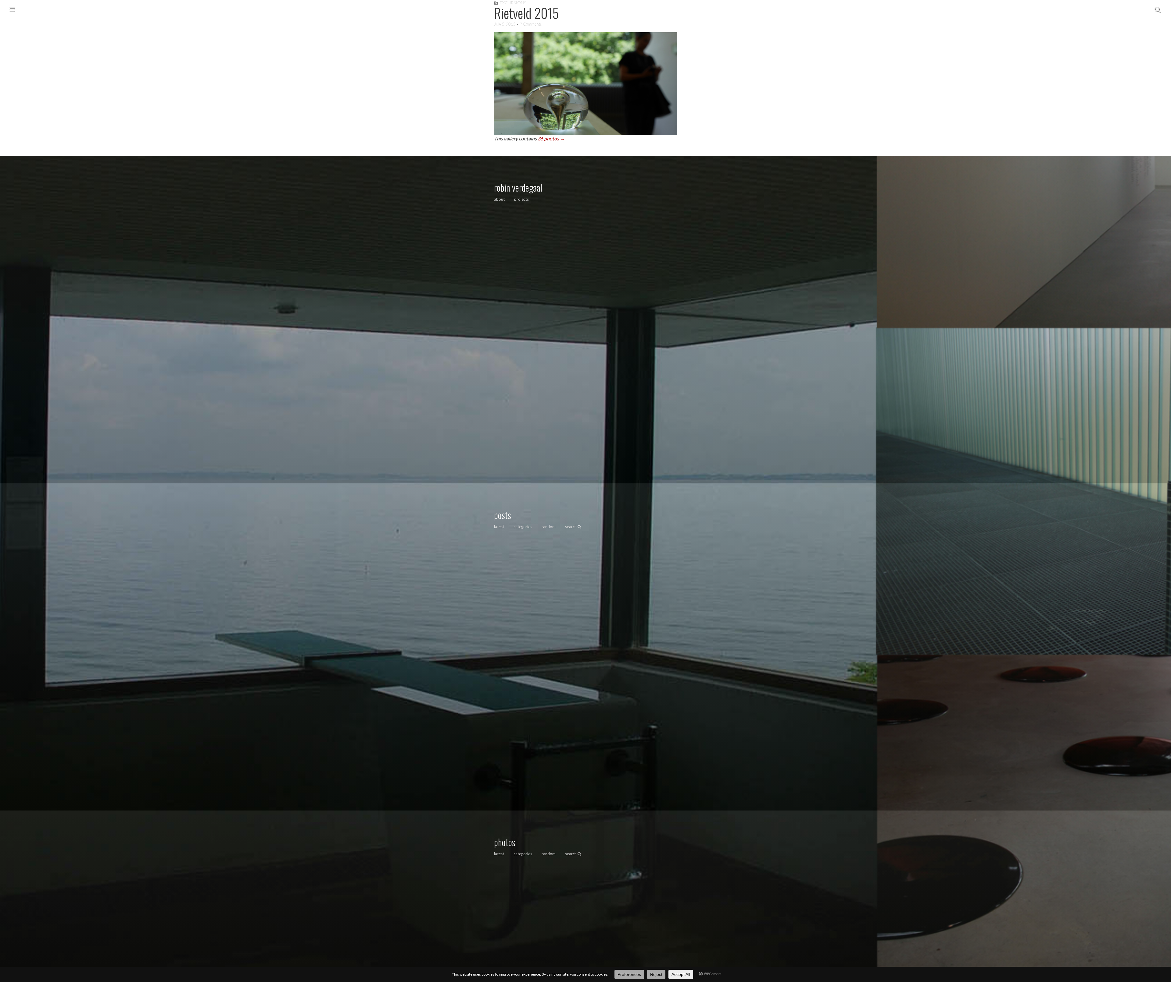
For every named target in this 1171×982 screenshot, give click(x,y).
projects (521, 199)
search (571, 526)
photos (504, 842)
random (549, 526)
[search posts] (1157, 9)
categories (523, 526)
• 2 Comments (529, 24)
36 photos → (551, 138)
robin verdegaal (518, 187)
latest (499, 526)
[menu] (12, 9)
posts (502, 515)
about (499, 199)
